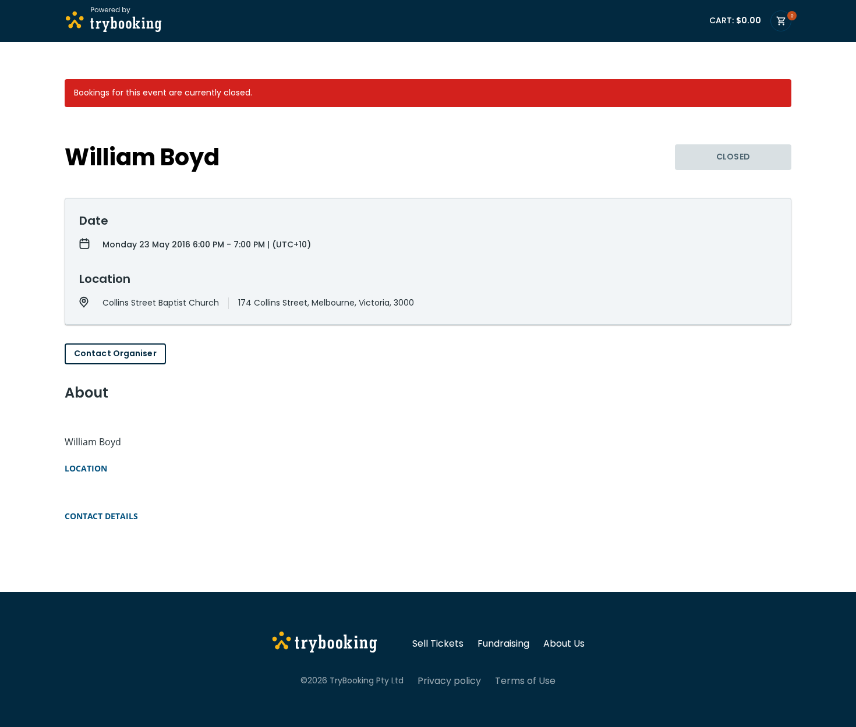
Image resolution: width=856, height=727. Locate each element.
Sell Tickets (438, 643)
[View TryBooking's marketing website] (324, 644)
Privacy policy (449, 681)
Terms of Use (525, 681)
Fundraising (503, 643)
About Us (564, 643)
